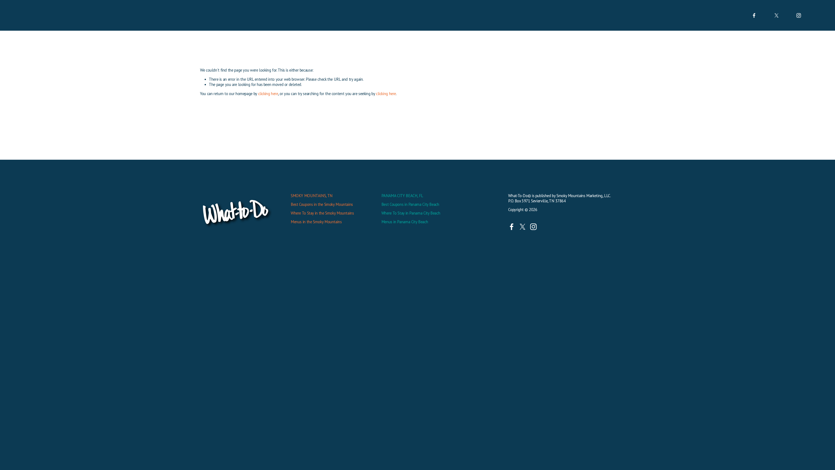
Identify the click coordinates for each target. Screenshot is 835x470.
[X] (776, 15)
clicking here (268, 93)
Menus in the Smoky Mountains (316, 221)
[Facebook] (754, 15)
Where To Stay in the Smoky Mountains (322, 213)
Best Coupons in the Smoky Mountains (322, 204)
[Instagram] (799, 15)
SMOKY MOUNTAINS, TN (311, 195)
